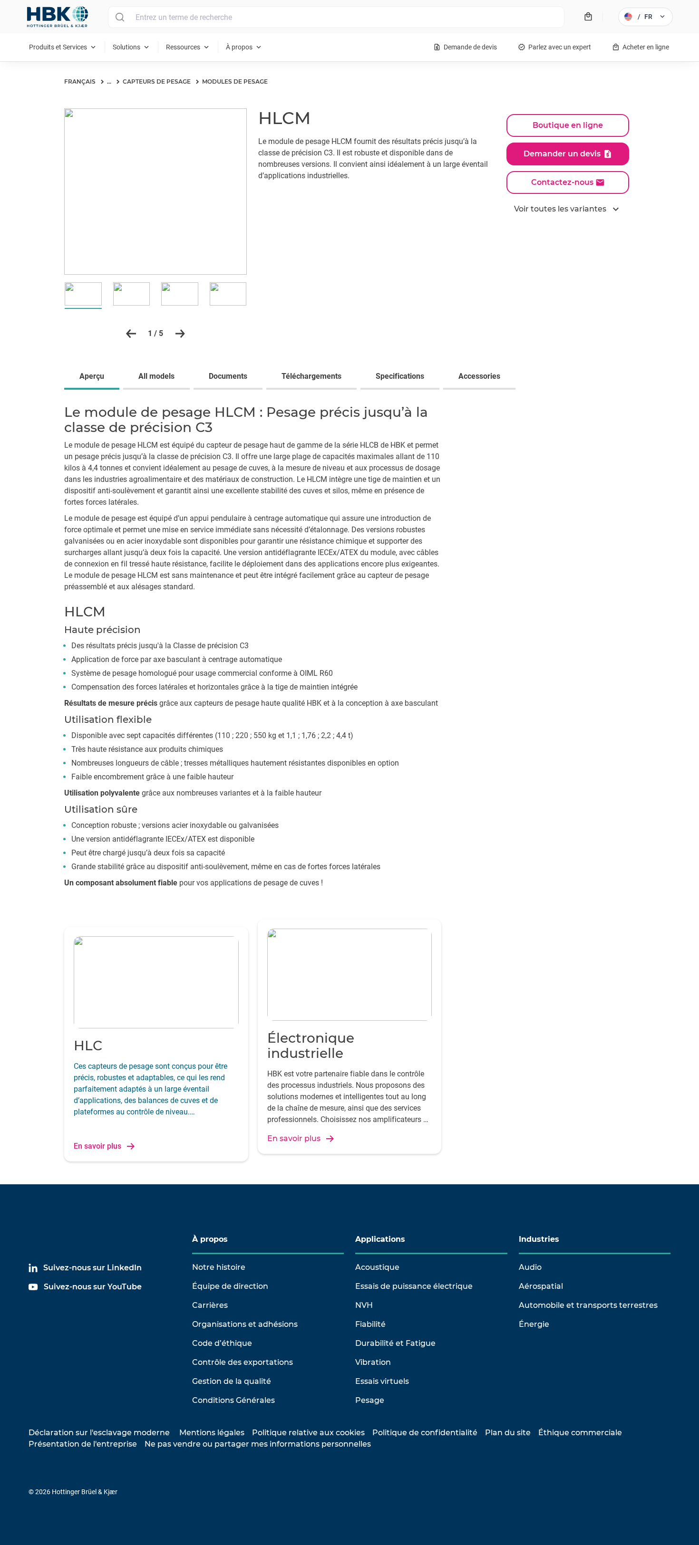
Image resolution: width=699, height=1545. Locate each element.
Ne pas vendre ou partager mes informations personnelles (258, 1444)
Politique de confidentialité (424, 1432)
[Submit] (119, 17)
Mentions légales (211, 1432)
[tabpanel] (349, 648)
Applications (380, 1239)
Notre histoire (218, 1267)
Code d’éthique (222, 1343)
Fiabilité (370, 1324)
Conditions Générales (233, 1400)
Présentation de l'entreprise (83, 1444)
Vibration (373, 1362)
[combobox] (336, 17)
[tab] (93, 377)
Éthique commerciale (580, 1432)
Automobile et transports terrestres (588, 1305)
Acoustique (377, 1267)
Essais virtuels (382, 1381)
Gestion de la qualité (231, 1381)
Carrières (210, 1305)
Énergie (534, 1324)
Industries (539, 1239)
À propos (210, 1239)
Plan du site (508, 1432)
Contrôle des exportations (242, 1362)
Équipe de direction (230, 1286)
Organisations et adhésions (245, 1324)
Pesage (369, 1400)
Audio (530, 1267)
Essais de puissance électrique (414, 1286)
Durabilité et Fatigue (395, 1343)
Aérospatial (541, 1286)
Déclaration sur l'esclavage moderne (99, 1432)
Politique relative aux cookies (308, 1432)
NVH (364, 1305)
